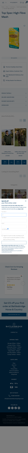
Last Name (4, 217)
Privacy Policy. (11, 239)
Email (3, 223)
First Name (4, 211)
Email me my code (14, 242)
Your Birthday (4, 229)
